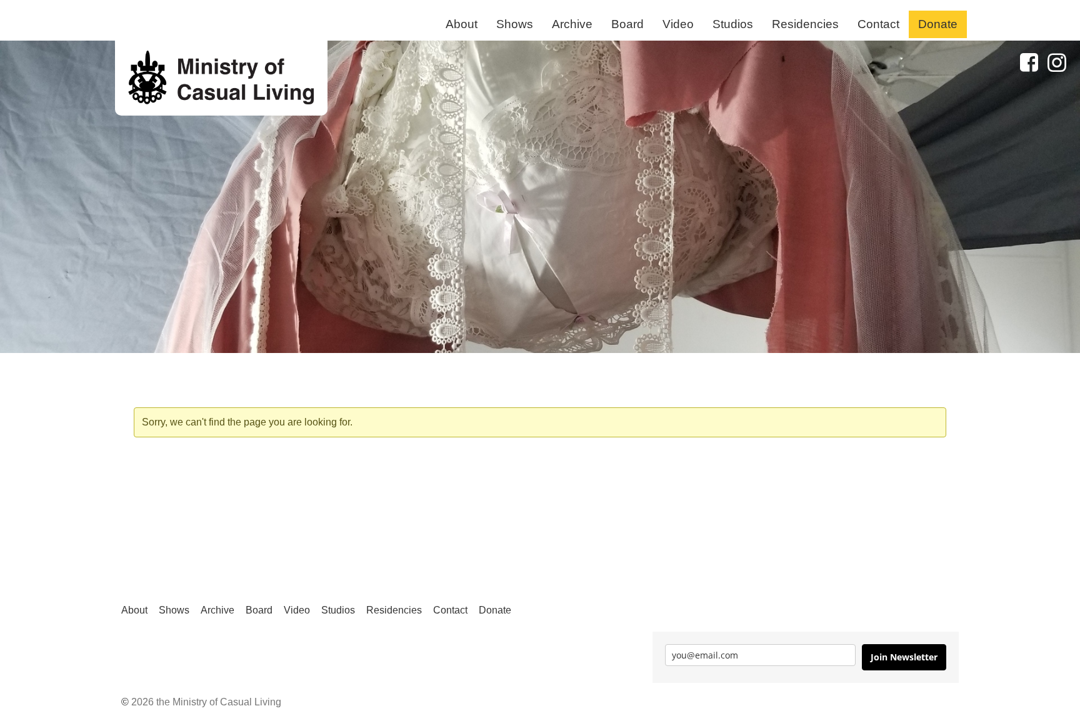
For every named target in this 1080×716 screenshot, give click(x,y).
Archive (572, 24)
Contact (878, 24)
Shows (514, 24)
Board (627, 24)
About (462, 24)
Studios (732, 24)
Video (678, 24)
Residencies (805, 24)
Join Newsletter (904, 657)
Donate (938, 24)
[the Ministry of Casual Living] (221, 78)
